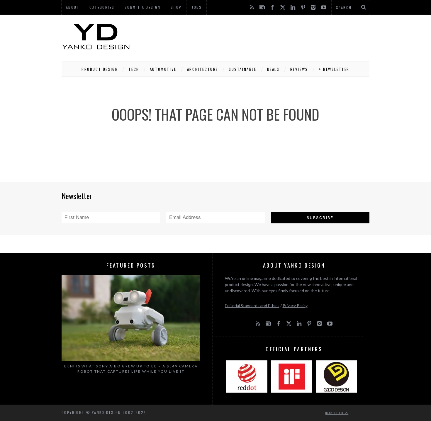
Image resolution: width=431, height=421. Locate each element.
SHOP (176, 7)
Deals (273, 69)
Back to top (335, 413)
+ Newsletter (334, 69)
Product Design (100, 69)
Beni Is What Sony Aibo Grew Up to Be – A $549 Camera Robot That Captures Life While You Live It (131, 369)
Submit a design (143, 7)
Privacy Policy (295, 305)
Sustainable (243, 69)
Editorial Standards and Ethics (252, 305)
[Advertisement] (262, 36)
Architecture (202, 69)
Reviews (299, 69)
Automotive (163, 69)
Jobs (197, 7)
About (72, 7)
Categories (101, 7)
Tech (133, 69)
